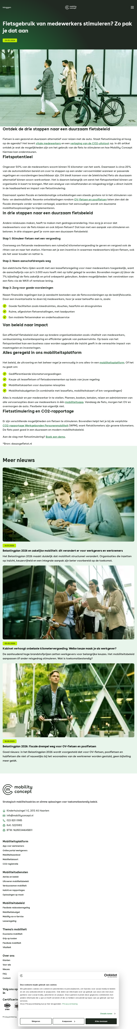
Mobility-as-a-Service (13, 916)
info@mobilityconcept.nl (20, 815)
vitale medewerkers (48, 143)
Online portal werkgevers (15, 850)
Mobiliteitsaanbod (11, 855)
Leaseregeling (9, 921)
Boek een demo (55, 436)
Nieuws (6, 969)
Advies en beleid (11, 877)
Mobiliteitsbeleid (14, 903)
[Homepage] (70, 7)
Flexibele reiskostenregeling (16, 908)
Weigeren (36, 1021)
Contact (7, 978)
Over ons (8, 955)
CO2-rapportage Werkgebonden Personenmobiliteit (35, 425)
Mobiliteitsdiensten (15, 872)
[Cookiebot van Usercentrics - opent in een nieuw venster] (106, 976)
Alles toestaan (101, 1021)
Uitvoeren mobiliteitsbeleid (16, 881)
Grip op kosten (10, 938)
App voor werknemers (13, 846)
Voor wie (7, 965)
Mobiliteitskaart (10, 859)
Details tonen (106, 1013)
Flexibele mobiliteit (12, 943)
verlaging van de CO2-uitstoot (89, 143)
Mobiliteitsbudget (11, 912)
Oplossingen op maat (13, 895)
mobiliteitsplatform (112, 362)
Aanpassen (67, 1021)
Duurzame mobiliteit (12, 934)
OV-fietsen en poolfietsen (90, 199)
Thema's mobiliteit (15, 929)
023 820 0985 (14, 820)
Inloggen (7, 7)
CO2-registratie (10, 864)
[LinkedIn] (4, 992)
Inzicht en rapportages (14, 890)
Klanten (6, 960)
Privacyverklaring (10, 1017)
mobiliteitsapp (74, 402)
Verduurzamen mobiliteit (15, 886)
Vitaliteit (7, 947)
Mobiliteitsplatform (15, 841)
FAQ (5, 974)
